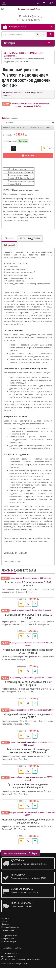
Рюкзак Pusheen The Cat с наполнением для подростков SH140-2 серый (15, 127)
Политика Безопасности (11, 927)
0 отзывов (7, 96)
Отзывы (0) (11, 245)
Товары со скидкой (9, 936)
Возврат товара (7, 939)
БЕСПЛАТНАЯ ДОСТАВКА (30, 238)
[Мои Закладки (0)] (44, 2)
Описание (10, 238)
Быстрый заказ (29, 604)
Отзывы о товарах (8, 941)
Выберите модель (11, 118)
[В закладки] (44, 148)
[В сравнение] (50, 148)
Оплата (4, 921)
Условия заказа (7, 930)
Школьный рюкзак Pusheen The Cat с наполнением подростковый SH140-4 (42, 127)
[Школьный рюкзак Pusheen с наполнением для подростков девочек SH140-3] (28, 104)
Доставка (5, 924)
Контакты (5, 918)
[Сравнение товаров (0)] (38, 2)
